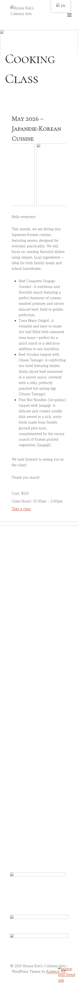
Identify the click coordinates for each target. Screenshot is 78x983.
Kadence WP (56, 971)
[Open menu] (71, 15)
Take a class (21, 508)
